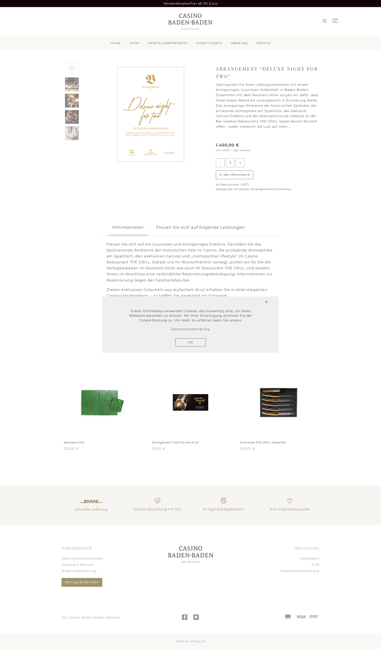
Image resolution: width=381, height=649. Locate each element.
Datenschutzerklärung (299, 571)
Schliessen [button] (250, 302)
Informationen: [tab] (128, 227)
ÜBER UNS (239, 43)
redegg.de (197, 641)
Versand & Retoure (78, 565)
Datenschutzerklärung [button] (190, 329)
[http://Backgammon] (102, 402)
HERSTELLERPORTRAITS (167, 43)
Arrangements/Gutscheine (271, 189)
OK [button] (190, 342)
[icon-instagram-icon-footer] (196, 618)
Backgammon (74, 442)
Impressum (309, 559)
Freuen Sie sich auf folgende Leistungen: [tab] (201, 227)
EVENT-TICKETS (209, 43)
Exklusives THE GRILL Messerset (263, 442)
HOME (115, 43)
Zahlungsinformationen (82, 559)
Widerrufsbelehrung (79, 571)
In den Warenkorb (234, 175)
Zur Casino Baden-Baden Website (91, 617)
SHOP (134, 43)
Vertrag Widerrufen (82, 582)
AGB (315, 565)
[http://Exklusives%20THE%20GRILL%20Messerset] (278, 402)
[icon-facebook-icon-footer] (185, 618)
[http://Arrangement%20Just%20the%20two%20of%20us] (190, 402)
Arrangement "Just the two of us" (175, 442)
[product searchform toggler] (324, 21)
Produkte (242, 189)
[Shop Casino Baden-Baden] (189, 21)
